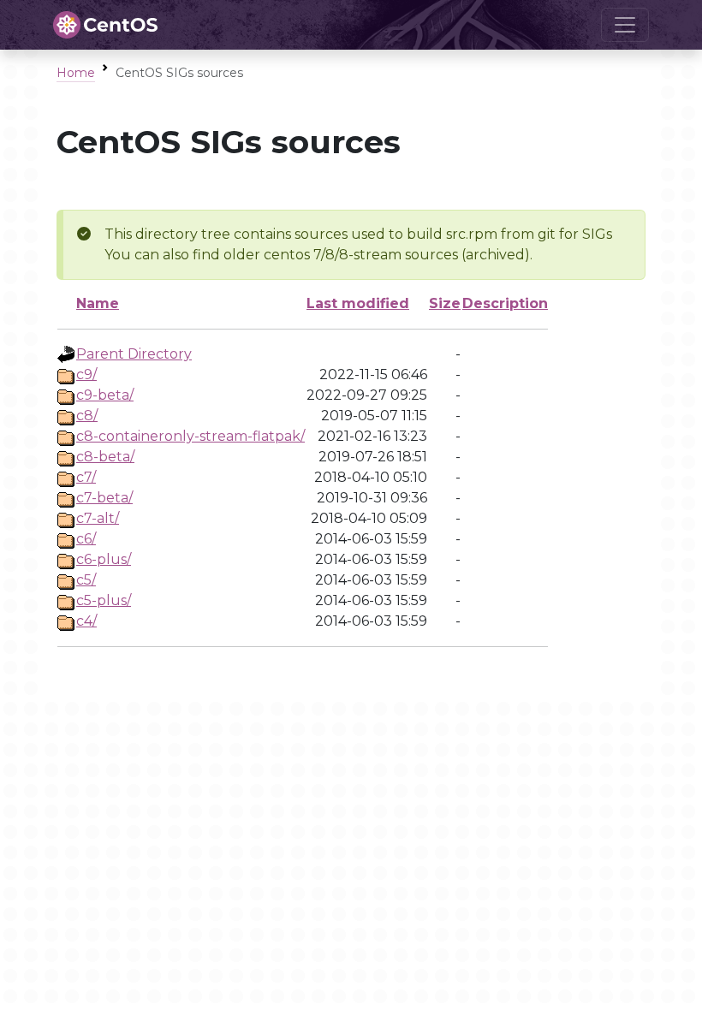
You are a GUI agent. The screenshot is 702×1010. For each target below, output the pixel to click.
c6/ (86, 539)
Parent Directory (134, 354)
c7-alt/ (97, 518)
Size (445, 303)
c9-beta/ (105, 395)
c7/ (86, 477)
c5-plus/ (103, 600)
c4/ (86, 621)
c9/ (86, 374)
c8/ (87, 415)
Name (97, 303)
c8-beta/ (105, 457)
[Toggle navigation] (625, 25)
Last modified (357, 303)
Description (505, 303)
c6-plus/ (103, 559)
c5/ (86, 580)
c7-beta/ (104, 498)
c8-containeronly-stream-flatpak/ (190, 436)
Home (76, 72)
